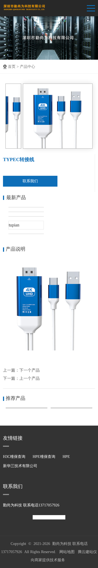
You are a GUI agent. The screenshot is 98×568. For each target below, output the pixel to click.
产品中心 (27, 67)
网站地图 (67, 552)
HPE (66, 457)
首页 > (13, 67)
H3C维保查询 (14, 457)
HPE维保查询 (44, 457)
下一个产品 (29, 370)
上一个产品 (29, 378)
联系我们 (30, 181)
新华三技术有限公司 (20, 466)
